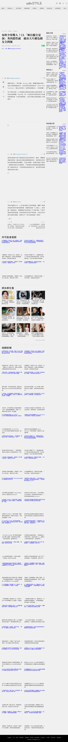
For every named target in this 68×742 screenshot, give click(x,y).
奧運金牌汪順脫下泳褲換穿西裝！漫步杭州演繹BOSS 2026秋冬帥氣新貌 (12, 664)
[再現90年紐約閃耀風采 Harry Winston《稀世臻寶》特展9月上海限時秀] (34, 421)
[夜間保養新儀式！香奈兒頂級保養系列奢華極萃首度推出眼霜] (34, 633)
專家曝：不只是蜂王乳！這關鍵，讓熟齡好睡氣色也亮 (8, 302)
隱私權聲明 (36, 737)
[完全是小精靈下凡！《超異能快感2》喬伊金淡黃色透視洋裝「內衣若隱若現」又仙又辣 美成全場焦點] (34, 247)
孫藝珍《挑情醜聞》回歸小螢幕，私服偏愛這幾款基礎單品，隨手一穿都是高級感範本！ (34, 579)
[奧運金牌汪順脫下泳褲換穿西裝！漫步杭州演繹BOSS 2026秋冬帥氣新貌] (12, 654)
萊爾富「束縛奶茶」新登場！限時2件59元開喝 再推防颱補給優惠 (12, 727)
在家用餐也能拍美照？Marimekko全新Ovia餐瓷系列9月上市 (12, 493)
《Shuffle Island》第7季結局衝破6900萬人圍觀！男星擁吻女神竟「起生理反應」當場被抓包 (11, 536)
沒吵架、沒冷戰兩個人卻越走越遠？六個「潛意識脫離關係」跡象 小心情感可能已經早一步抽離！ (8, 334)
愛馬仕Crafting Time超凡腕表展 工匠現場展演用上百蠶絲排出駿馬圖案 (34, 663)
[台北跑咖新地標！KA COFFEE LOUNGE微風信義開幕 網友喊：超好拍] (12, 421)
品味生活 (49, 8)
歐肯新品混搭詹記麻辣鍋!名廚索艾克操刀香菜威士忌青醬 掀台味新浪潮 (34, 515)
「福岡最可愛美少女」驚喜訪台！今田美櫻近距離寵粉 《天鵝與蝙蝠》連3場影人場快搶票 (34, 600)
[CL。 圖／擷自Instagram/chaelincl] (23, 62)
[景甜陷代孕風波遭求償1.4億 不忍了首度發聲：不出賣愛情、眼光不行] (34, 548)
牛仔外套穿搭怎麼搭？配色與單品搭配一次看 (52, 152)
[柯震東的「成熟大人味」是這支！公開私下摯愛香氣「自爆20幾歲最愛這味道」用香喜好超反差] (12, 247)
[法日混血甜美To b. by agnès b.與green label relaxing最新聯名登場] (62, 147)
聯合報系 (43, 737)
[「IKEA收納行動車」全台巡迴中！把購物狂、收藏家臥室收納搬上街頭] (34, 612)
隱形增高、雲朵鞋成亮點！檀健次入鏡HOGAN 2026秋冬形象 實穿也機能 (12, 388)
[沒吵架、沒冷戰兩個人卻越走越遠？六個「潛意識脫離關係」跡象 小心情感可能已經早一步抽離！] (12, 400)
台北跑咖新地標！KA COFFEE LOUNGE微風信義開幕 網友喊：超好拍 (11, 430)
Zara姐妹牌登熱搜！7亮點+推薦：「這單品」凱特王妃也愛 (11, 557)
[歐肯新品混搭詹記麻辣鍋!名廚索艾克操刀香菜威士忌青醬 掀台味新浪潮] (34, 506)
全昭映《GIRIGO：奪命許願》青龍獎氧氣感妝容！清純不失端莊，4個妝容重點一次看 (12, 515)
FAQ (14, 737)
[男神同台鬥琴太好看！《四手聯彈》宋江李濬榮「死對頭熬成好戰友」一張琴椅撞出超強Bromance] (34, 485)
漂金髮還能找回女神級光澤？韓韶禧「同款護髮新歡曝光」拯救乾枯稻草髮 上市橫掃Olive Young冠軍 (12, 579)
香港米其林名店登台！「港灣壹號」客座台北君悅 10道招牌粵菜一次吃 (12, 451)
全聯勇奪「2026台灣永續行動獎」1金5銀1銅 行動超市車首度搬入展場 (34, 727)
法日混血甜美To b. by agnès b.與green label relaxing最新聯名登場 (52, 147)
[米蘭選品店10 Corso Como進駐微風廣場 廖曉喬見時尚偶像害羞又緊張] (34, 675)
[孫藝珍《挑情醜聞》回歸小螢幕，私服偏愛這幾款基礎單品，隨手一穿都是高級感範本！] (34, 569)
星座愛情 (57, 8)
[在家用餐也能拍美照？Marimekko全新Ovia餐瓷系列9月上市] (12, 485)
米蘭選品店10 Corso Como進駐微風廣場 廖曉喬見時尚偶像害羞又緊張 (34, 685)
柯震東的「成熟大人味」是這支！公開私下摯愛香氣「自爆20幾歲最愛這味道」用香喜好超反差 (12, 256)
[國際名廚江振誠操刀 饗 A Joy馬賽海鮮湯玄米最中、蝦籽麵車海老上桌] (12, 612)
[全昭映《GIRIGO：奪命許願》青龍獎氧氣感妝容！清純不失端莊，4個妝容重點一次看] (12, 506)
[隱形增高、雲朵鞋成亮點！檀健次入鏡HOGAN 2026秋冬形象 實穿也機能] (12, 379)
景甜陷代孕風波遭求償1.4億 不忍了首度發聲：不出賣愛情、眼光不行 (34, 557)
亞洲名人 (16, 31)
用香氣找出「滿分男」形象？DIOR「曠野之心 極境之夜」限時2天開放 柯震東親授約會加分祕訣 (12, 367)
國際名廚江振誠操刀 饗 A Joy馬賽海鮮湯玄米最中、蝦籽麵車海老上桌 (12, 621)
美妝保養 (26, 8)
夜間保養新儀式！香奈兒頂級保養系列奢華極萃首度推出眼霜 (34, 642)
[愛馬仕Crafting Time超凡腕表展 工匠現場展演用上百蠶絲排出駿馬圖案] (34, 654)
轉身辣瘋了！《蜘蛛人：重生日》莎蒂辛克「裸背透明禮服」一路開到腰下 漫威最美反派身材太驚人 (23, 334)
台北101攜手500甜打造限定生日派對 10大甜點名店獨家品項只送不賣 (12, 684)
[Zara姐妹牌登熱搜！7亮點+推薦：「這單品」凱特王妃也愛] (12, 548)
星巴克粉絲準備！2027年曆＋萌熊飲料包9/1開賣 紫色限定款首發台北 (34, 388)
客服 (17, 737)
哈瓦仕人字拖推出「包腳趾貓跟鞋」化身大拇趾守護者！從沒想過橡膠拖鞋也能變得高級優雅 (23, 318)
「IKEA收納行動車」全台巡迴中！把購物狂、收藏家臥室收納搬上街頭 (34, 621)
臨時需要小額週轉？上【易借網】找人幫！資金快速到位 (8, 318)
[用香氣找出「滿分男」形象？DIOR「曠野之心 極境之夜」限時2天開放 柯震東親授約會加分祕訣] (12, 357)
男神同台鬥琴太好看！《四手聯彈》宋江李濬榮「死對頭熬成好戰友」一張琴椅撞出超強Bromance (34, 494)
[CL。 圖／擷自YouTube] (26, 186)
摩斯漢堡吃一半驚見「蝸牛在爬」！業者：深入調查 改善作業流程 (12, 642)
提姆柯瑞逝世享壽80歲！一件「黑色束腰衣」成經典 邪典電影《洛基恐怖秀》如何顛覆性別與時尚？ (38, 318)
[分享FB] (3, 82)
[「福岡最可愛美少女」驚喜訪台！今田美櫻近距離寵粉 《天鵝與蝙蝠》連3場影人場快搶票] (34, 591)
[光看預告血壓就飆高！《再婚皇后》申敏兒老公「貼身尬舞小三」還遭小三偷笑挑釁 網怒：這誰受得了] (34, 527)
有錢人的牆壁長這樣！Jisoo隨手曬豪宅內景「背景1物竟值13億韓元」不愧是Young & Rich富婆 (37, 334)
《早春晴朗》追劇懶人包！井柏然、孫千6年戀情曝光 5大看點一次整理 (12, 599)
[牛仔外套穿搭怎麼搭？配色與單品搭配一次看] (62, 153)
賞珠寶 (42, 8)
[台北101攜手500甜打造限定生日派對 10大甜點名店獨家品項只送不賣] (12, 675)
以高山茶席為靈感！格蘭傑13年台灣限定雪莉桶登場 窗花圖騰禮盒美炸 (34, 706)
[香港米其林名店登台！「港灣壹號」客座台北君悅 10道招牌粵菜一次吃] (12, 442)
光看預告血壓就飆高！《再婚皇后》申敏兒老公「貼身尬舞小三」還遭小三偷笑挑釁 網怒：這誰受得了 (34, 536)
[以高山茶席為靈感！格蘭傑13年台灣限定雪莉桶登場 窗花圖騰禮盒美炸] (34, 697)
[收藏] (3, 91)
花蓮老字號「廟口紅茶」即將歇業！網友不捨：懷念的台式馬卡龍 (12, 705)
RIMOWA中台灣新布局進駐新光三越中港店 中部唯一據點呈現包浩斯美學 (52, 160)
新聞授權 (22, 737)
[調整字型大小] (3, 96)
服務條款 (27, 737)
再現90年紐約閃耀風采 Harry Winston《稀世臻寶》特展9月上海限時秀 (34, 430)
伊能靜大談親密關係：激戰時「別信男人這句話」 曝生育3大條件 (12, 277)
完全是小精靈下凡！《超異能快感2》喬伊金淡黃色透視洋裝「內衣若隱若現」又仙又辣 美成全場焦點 (34, 256)
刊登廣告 (9, 737)
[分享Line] (3, 86)
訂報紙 (48, 737)
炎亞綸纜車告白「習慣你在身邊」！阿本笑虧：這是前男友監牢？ (34, 277)
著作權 (31, 737)
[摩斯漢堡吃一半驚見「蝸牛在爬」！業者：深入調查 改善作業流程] (12, 633)
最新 (3, 8)
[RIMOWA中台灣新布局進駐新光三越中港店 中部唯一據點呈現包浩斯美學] (62, 159)
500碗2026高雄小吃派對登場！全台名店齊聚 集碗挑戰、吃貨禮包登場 (34, 408)
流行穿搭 (18, 8)
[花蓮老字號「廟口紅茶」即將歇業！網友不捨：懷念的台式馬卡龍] (12, 697)
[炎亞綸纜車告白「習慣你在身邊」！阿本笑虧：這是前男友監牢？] (34, 268)
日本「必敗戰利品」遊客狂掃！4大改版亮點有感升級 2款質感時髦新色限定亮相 (23, 302)
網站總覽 (59, 737)
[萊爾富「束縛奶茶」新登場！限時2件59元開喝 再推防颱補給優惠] (12, 718)
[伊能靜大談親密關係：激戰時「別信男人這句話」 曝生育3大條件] (12, 268)
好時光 (35, 8)
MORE (64, 33)
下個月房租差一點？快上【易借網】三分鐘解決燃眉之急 (37, 302)
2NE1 (10, 218)
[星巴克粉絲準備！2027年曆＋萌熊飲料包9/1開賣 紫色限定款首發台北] (34, 379)
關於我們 (53, 737)
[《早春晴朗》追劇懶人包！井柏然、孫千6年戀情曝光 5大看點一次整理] (12, 591)
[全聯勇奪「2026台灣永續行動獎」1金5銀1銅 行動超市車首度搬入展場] (34, 718)
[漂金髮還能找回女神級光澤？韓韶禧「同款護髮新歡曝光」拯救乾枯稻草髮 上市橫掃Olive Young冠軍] (12, 569)
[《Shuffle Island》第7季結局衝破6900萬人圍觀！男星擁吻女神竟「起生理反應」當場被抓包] (12, 527)
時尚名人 (10, 8)
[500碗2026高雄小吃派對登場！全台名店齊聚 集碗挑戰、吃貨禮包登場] (34, 400)
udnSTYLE (4, 31)
